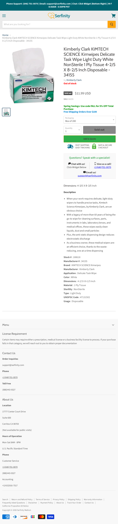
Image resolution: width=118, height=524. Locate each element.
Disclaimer (32, 502)
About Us (60, 502)
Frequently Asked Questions (13, 502)
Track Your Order (74, 502)
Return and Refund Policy (22, 499)
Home (5, 35)
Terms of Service (42, 499)
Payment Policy (46, 502)
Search (5, 499)
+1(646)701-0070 (10, 377)
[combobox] (55, 24)
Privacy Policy (58, 499)
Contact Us (89, 502)
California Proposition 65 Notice (15, 506)
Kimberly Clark (74, 80)
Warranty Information (93, 499)
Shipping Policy (74, 499)
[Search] (112, 24)
